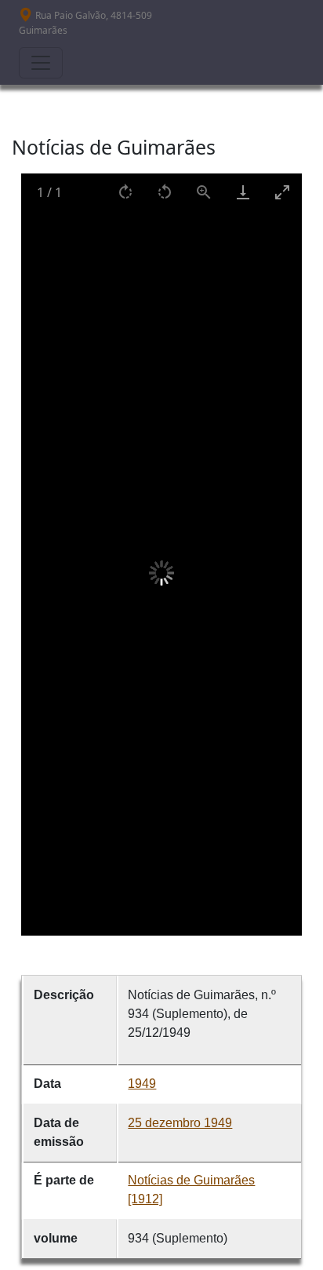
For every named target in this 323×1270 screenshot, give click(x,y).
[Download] (243, 191)
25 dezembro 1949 (180, 1122)
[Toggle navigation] (41, 62)
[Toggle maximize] (282, 191)
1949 (142, 1083)
